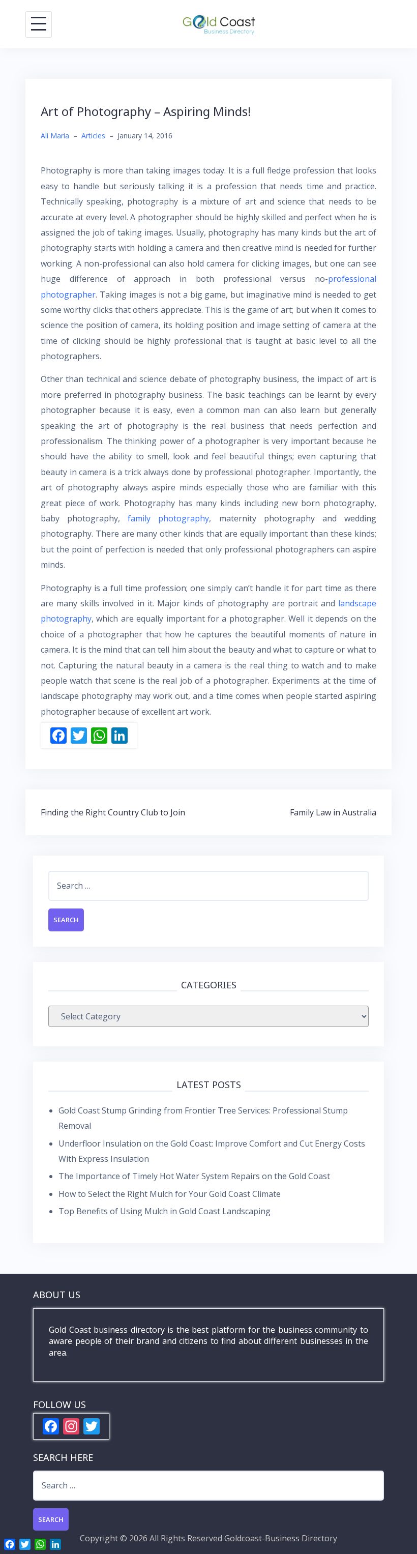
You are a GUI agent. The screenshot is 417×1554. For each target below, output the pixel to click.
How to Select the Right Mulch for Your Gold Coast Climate (169, 1193)
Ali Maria (55, 135)
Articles (93, 135)
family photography (168, 518)
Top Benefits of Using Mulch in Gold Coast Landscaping (164, 1211)
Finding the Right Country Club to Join (113, 812)
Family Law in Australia (333, 812)
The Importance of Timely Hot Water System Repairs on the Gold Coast (194, 1176)
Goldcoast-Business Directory (280, 1538)
